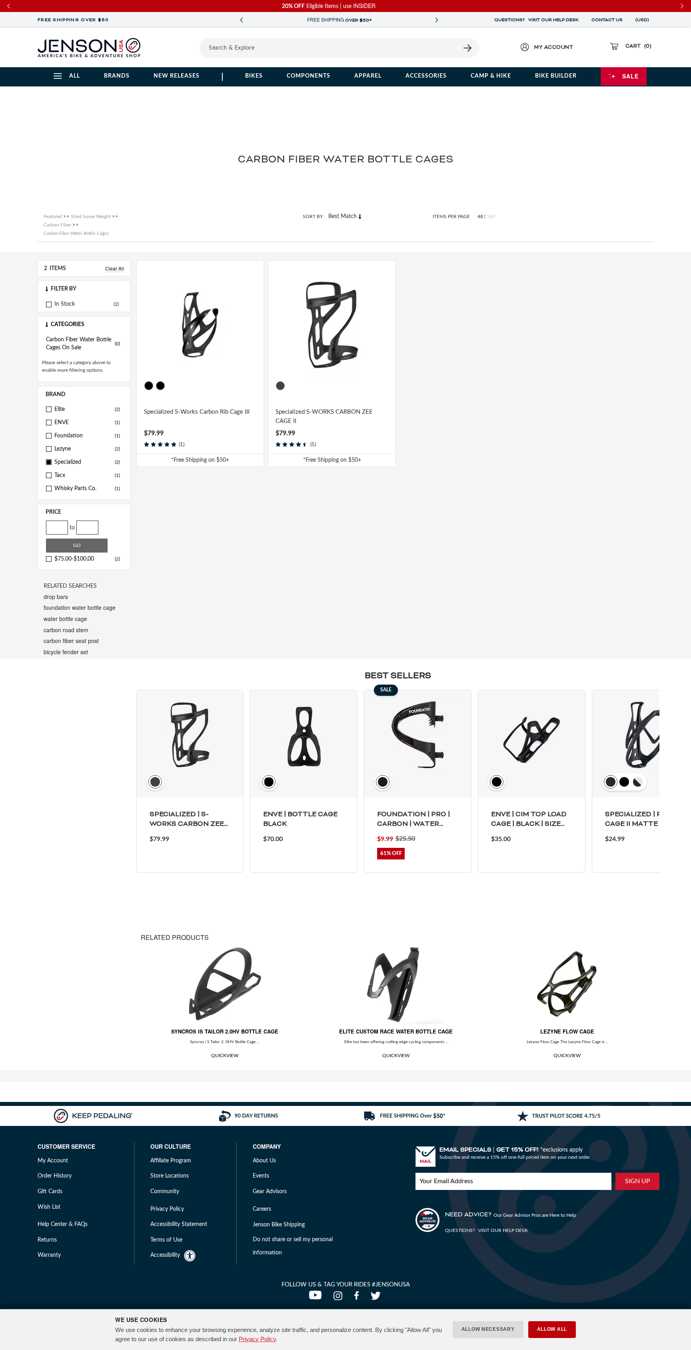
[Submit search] (468, 48)
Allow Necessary (488, 1329)
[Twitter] (377, 1298)
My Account (53, 1161)
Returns (47, 1240)
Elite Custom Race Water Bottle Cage (396, 1031)
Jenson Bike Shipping (279, 1225)
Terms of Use (166, 1240)
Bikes (254, 76)
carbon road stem (66, 630)
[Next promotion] (436, 20)
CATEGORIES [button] (67, 324)
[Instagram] (340, 1298)
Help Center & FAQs (63, 1224)
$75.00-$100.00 (87, 559)
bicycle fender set (66, 652)
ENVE (87, 422)
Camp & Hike (491, 76)
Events (261, 1176)
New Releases (177, 76)
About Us (264, 1161)
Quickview (224, 1055)
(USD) (643, 20)
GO (77, 545)
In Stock (64, 304)
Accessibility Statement (178, 1224)
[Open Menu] (177, 47)
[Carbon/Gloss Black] (148, 385)
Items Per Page (451, 216)
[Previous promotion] (241, 20)
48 (480, 216)
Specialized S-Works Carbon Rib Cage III (197, 412)
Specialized (87, 462)
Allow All (552, 1329)
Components (308, 76)
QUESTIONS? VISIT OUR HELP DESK (536, 20)
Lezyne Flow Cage (567, 1031)
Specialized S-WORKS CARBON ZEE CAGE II (324, 416)
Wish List (49, 1207)
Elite (87, 409)
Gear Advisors (270, 1191)
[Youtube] (317, 1298)
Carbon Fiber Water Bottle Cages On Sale (83, 344)
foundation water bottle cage (80, 607)
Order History (55, 1176)
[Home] (89, 47)
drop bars (56, 597)
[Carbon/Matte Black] (160, 385)
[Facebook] (358, 1298)
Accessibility (165, 1255)
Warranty (49, 1255)
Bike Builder (556, 76)
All (74, 76)
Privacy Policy (257, 1339)
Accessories (426, 76)
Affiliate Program (170, 1161)
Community (164, 1191)
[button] (84, 289)
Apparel (367, 76)
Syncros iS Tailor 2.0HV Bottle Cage (224, 1031)
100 (491, 216)
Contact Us (607, 20)
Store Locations (169, 1176)
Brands (117, 76)
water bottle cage (65, 619)
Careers (262, 1209)
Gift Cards (50, 1191)
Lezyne (87, 449)
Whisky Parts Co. (87, 488)
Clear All (114, 268)
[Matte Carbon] (280, 385)
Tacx (87, 475)
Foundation (87, 436)
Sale (630, 76)
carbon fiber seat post (71, 641)
